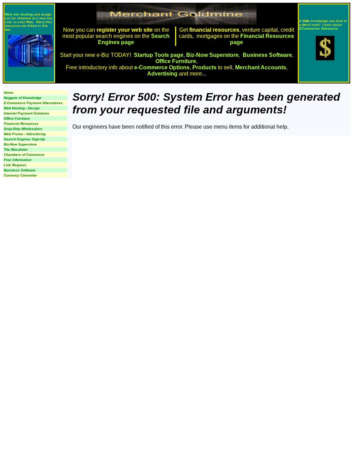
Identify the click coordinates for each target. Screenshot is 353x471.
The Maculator (16, 149)
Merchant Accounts (260, 67)
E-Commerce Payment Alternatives (33, 103)
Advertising (162, 74)
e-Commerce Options (162, 67)
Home (8, 92)
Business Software (267, 55)
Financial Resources (21, 124)
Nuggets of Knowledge (22, 98)
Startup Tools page (158, 55)
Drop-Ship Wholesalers (23, 129)
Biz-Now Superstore (212, 55)
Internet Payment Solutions (26, 113)
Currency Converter (20, 175)
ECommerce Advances (318, 28)
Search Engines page (134, 39)
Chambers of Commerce (24, 155)
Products (204, 67)
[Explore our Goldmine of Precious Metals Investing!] (325, 58)
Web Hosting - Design (22, 108)
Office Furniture (175, 61)
